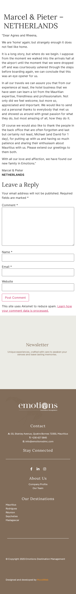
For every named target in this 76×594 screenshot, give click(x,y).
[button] (59, 5)
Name (7, 251)
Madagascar (12, 520)
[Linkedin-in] (38, 469)
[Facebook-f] (31, 469)
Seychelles (12, 516)
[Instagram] (44, 469)
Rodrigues (11, 508)
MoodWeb (42, 579)
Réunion (10, 512)
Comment (10, 205)
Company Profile (38, 484)
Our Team (38, 488)
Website (7, 281)
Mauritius (11, 504)
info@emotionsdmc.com (39, 441)
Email (7, 266)
